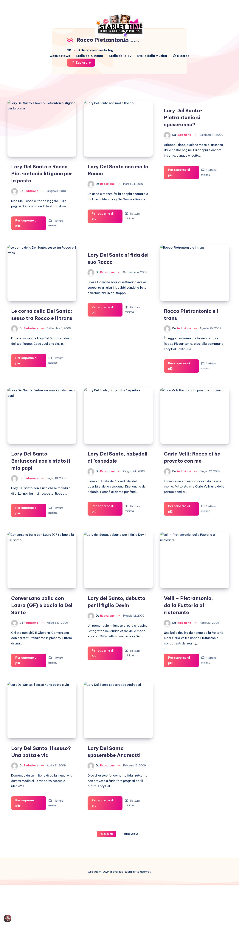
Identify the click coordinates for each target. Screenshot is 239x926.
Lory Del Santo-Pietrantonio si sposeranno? (183, 117)
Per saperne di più (26, 224)
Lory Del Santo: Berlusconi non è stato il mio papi (40, 461)
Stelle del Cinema (89, 56)
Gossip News (60, 56)
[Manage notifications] (8, 918)
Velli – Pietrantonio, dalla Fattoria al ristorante (188, 605)
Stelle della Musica (152, 56)
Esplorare (83, 62)
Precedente (107, 833)
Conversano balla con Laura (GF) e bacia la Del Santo (41, 605)
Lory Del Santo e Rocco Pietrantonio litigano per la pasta (41, 173)
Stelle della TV (120, 56)
